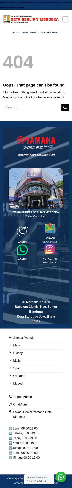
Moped (34, 32)
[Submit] (65, 107)
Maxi (25, 32)
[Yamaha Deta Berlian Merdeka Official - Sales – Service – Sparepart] (31, 19)
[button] (65, 19)
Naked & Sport (50, 32)
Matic (16, 32)
